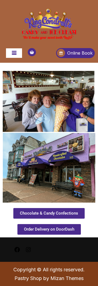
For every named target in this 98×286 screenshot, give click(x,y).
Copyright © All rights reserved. (49, 269)
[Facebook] (17, 249)
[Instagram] (28, 249)
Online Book (80, 53)
